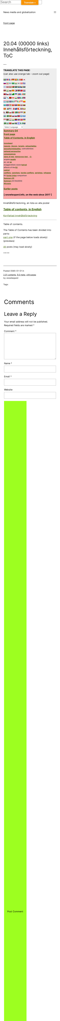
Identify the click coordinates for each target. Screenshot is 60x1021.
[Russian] (4, 83)
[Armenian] (4, 90)
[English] (7, 79)
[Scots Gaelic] (21, 116)
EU (16, 167)
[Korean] (18, 83)
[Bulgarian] (10, 90)
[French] (10, 79)
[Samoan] (18, 116)
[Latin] (18, 105)
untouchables (30, 146)
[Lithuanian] (24, 105)
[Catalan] (13, 90)
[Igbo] (13, 101)
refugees (47, 173)
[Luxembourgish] (4, 101)
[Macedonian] (4, 109)
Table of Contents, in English (19, 137)
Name (8, 363)
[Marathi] (18, 109)
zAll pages (31, 275)
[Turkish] (21, 119)
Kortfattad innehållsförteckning (20, 215)
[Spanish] (16, 79)
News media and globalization (19, 12)
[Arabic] (13, 83)
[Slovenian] (16, 116)
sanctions (16, 173)
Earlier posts (11, 188)
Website (8, 389)
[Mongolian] (21, 109)
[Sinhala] (10, 116)
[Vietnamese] (10, 123)
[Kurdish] (10, 105)
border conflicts (27, 173)
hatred (24, 165)
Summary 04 (11, 130)
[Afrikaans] (18, 87)
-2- (30, 157)
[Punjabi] (16, 112)
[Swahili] (7, 119)
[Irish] (18, 101)
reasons (7, 146)
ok (11, 162)
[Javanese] (21, 101)
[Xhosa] (16, 123)
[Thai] (18, 119)
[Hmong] (10, 98)
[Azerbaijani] (24, 87)
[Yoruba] (21, 123)
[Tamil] (13, 119)
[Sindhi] (7, 116)
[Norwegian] (7, 87)
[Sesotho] (4, 116)
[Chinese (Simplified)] (21, 79)
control (6, 170)
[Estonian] (16, 94)
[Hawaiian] (24, 98)
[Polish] (10, 112)
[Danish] (21, 83)
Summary (8, 181)
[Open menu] (55, 12)
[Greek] (24, 83)
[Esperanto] (13, 94)
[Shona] (24, 112)
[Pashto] (7, 112)
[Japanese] (24, 79)
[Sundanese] (4, 119)
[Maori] (16, 109)
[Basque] (10, 87)
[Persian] (7, 83)
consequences (10, 154)
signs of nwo (9, 157)
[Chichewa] (18, 90)
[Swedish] (4, 79)
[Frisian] (4, 98)
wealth (13, 159)
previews (8, 143)
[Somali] (24, 116)
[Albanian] (4, 94)
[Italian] (18, 79)
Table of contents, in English (22, 209)
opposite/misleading (12, 149)
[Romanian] (18, 112)
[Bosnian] (21, 87)
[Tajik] (10, 119)
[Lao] (16, 105)
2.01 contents (9, 275)
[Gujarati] (16, 98)
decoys (14, 146)
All (4, 246)
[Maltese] (13, 109)
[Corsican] (21, 94)
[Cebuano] (16, 90)
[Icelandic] (10, 101)
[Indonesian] (16, 101)
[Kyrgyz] (13, 105)
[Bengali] (16, 87)
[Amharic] (24, 94)
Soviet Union (11, 175)
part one (8, 237)
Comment (10, 331)
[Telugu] (16, 119)
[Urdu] (4, 123)
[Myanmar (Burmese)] (24, 109)
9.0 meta (21, 275)
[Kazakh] (4, 105)
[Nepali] (4, 112)
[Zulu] (24, 123)
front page (9, 23)
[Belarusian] (13, 87)
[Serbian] (21, 112)
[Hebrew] (4, 87)
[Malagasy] (7, 109)
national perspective (12, 151)
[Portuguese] (13, 112)
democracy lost (21, 157)
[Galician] (7, 98)
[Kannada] (24, 101)
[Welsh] (13, 123)
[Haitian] (18, 98)
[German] (13, 79)
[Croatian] (24, 90)
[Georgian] (13, 98)
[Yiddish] (18, 123)
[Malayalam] (7, 90)
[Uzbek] (7, 123)
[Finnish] (10, 83)
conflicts (7, 173)
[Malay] (10, 109)
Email (8, 376)
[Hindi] (16, 83)
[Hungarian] (7, 101)
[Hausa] (21, 98)
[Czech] (7, 94)
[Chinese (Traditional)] (21, 90)
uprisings (39, 173)
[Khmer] (7, 105)
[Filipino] (18, 94)
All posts (7, 183)
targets (21, 146)
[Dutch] (10, 94)
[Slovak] (13, 116)
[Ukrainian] (24, 119)
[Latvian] (21, 105)
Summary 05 (9, 178)
